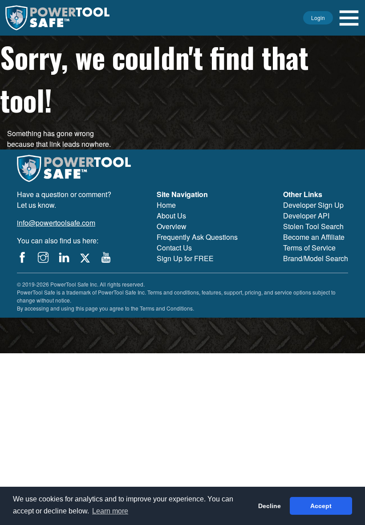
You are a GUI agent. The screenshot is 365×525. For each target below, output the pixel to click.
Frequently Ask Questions (197, 237)
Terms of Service (309, 247)
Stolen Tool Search (313, 226)
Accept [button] (321, 505)
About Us (171, 215)
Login (318, 17)
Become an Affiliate (314, 237)
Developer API (306, 215)
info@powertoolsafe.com (56, 223)
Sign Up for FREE (185, 258)
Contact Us (174, 247)
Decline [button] (269, 505)
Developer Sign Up (313, 205)
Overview (172, 226)
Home (166, 205)
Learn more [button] (110, 511)
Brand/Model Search (315, 258)
